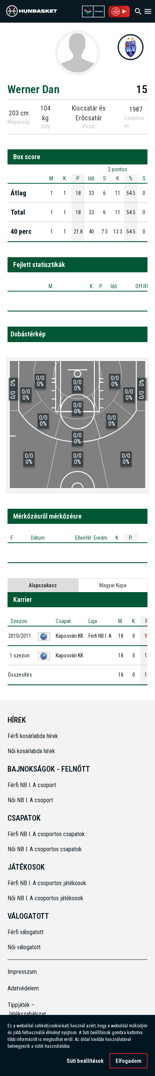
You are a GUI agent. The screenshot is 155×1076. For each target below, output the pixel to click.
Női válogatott (24, 947)
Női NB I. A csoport (30, 800)
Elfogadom (128, 1061)
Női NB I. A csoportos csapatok (45, 849)
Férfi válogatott (26, 932)
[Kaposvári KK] (130, 47)
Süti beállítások (85, 1061)
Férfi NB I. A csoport (32, 785)
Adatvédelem (23, 988)
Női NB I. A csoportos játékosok (45, 898)
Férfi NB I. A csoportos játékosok (47, 883)
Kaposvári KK (69, 636)
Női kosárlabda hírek (31, 751)
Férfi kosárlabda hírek (33, 736)
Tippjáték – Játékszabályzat (25, 1009)
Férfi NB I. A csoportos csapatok (47, 834)
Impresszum (22, 971)
